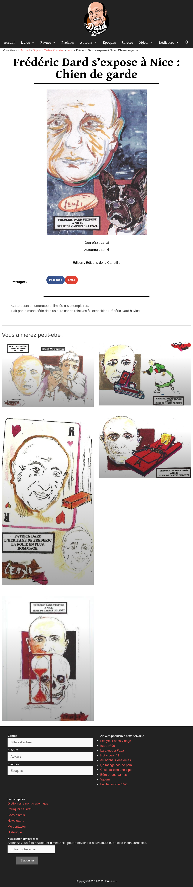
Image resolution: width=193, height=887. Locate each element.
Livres (25, 42)
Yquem (105, 779)
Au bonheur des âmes (115, 760)
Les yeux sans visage (115, 741)
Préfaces (67, 42)
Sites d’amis (16, 815)
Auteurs (86, 42)
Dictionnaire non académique (28, 803)
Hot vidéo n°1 (109, 755)
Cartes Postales (54, 50)
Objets (143, 42)
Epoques (109, 42)
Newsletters (16, 820)
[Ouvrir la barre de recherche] (187, 42)
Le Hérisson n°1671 (114, 784)
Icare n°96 (107, 746)
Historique (15, 832)
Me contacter (17, 826)
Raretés (127, 42)
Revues (45, 42)
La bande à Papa (112, 750)
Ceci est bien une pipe (116, 770)
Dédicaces (166, 42)
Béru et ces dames (113, 775)
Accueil (9, 42)
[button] (55, 280)
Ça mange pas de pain (116, 765)
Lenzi (70, 50)
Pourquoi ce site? (20, 809)
